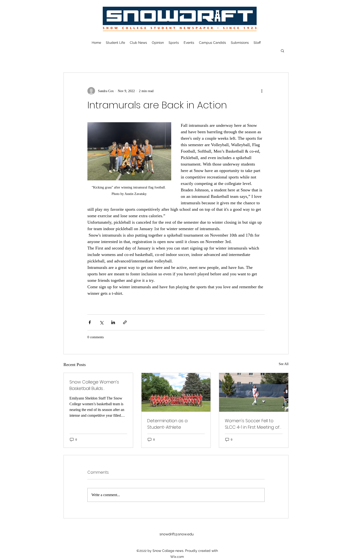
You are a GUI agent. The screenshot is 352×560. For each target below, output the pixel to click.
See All (284, 364)
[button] (282, 50)
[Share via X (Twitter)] (101, 322)
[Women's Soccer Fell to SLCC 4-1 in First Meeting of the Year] (253, 392)
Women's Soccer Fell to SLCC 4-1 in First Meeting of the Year (252, 424)
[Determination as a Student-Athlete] (176, 392)
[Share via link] (125, 322)
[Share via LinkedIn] (113, 322)
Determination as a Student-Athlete (167, 424)
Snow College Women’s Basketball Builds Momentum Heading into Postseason (95, 385)
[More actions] (262, 91)
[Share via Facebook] (89, 322)
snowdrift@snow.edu (176, 534)
